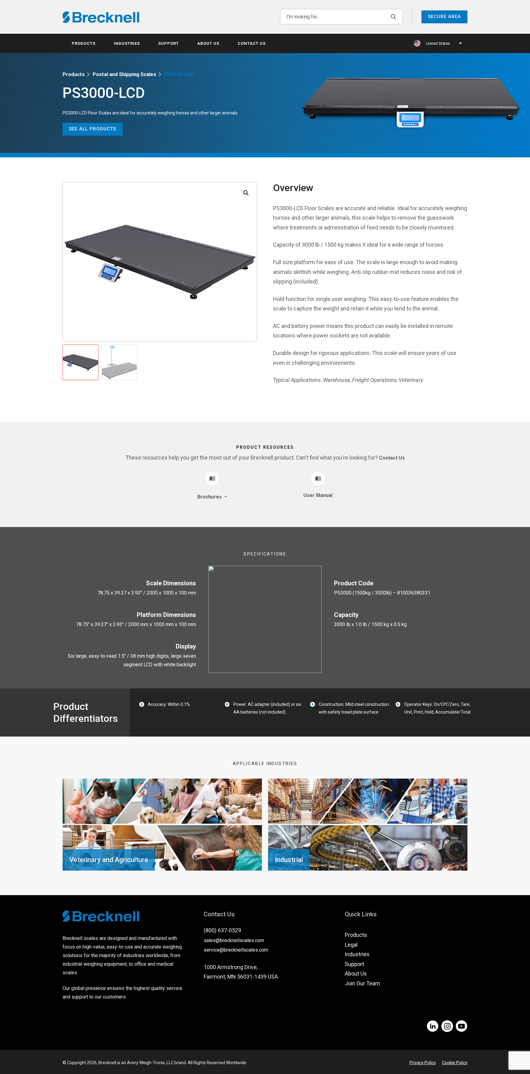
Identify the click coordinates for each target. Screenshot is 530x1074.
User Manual (317, 495)
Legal (351, 944)
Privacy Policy (422, 1062)
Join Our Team (362, 983)
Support (168, 43)
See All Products (92, 129)
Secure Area (444, 16)
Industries (127, 43)
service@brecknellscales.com (236, 950)
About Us (208, 43)
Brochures (210, 497)
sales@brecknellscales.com (234, 940)
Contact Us (252, 43)
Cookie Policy (454, 1062)
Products (83, 43)
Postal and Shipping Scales (124, 74)
